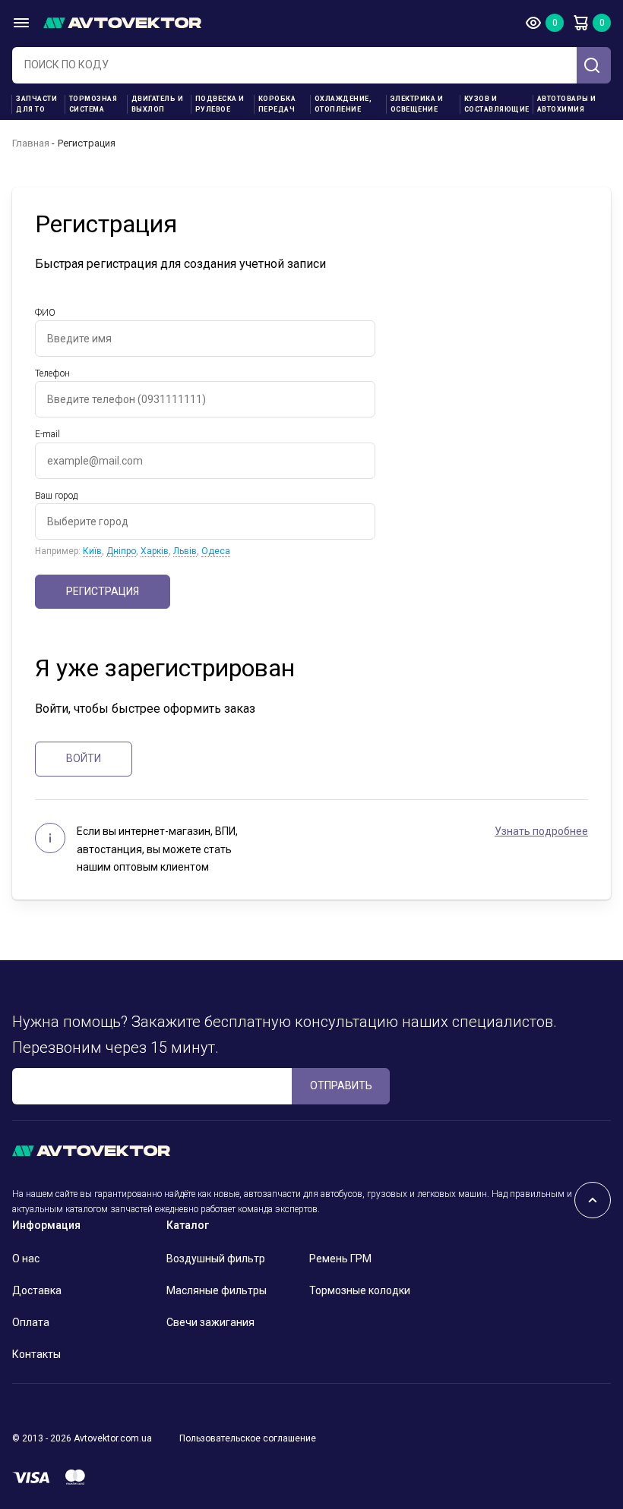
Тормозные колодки (359, 1290)
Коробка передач (277, 104)
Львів (185, 551)
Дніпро (121, 551)
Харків (155, 551)
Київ (92, 551)
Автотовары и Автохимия (566, 104)
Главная (30, 143)
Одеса (215, 551)
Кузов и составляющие (497, 104)
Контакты (36, 1354)
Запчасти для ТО (36, 104)
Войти (83, 758)
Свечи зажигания (210, 1322)
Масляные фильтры (216, 1290)
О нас (26, 1258)
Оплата (30, 1322)
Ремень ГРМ (340, 1258)
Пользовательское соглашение (247, 1438)
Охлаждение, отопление (343, 104)
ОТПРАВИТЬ (341, 1085)
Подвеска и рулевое (220, 104)
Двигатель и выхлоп (157, 104)
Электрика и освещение (417, 104)
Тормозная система (93, 104)
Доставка (37, 1290)
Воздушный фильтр (215, 1258)
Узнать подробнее (541, 831)
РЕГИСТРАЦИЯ (102, 591)
